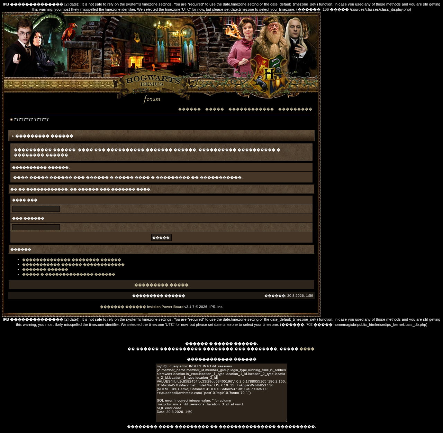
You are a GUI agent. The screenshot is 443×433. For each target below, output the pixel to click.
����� (214, 109)
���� (307, 349)
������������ (251, 109)
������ (189, 109)
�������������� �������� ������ (71, 260)
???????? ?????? (31, 119)
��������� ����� (161, 285)
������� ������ (45, 269)
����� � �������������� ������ (68, 274)
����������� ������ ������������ (73, 264)
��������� (295, 109)
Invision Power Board (165, 307)
